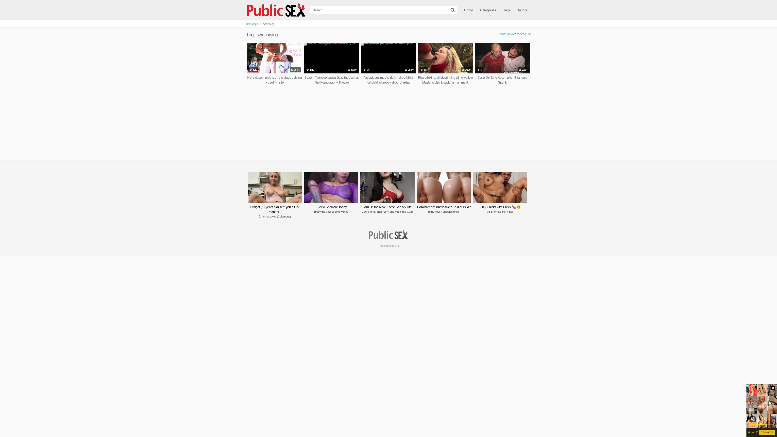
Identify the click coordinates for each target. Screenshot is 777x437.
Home (468, 10)
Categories (488, 10)
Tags (506, 10)
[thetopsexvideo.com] (276, 10)
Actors (522, 10)
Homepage (252, 24)
